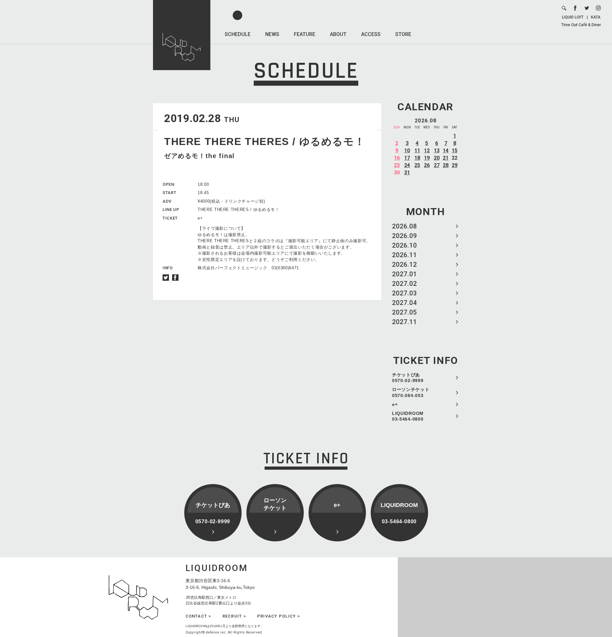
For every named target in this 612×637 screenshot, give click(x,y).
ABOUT (338, 34)
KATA (596, 17)
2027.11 (404, 322)
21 (445, 158)
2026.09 (404, 236)
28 (445, 165)
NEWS (272, 34)
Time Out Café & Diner (581, 25)
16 (397, 158)
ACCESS (371, 34)
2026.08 (404, 226)
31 (407, 173)
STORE (403, 34)
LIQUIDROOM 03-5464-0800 (408, 416)
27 (437, 165)
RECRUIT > (234, 616)
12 (427, 151)
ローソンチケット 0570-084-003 (411, 392)
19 (427, 158)
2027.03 (404, 293)
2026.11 (404, 255)
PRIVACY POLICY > (278, 616)
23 (397, 165)
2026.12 (404, 264)
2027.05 (404, 312)
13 (437, 151)
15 (454, 151)
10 (407, 151)
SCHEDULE (238, 34)
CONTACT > (198, 616)
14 (445, 151)
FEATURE (304, 34)
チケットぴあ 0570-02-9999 (407, 377)
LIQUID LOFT (573, 17)
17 (407, 158)
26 (427, 165)
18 (417, 158)
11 (417, 151)
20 (437, 158)
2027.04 (404, 303)
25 (417, 165)
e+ (394, 404)
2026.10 (404, 245)
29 (454, 165)
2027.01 (404, 274)
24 (407, 165)
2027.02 (404, 283)
